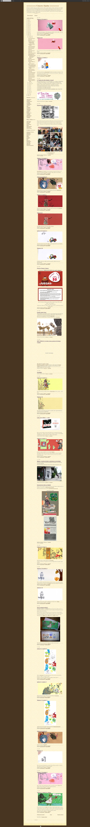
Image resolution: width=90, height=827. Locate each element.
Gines (27, 106)
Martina (28, 125)
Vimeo (47, 363)
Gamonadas (58, 317)
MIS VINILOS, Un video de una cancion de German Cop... (32, 56)
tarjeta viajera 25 (42, 210)
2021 (28, 19)
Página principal (30, 15)
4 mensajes (48, 787)
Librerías (35, 15)
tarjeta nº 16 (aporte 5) (31, 47)
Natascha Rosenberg (57, 726)
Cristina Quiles (47, 71)
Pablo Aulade (28, 122)
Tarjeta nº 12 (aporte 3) (31, 75)
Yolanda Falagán (29, 104)
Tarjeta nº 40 (30, 51)
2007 (28, 94)
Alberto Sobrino (29, 99)
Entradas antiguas (60, 814)
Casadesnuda (46, 33)
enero (29, 93)
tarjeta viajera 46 (42, 53)
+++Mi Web (28, 100)
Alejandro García (29, 115)
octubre (29, 82)
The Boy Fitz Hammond (30, 145)
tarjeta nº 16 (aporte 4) (31, 76)
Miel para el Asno (29, 128)
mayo (29, 88)
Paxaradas (60, 208)
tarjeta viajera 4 (42, 457)
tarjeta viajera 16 (42, 746)
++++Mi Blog (28, 103)
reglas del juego (42, 308)
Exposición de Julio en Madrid (44, 485)
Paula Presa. (45, 744)
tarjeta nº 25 (30, 49)
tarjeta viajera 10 (42, 174)
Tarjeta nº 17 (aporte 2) (31, 40)
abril (29, 89)
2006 (28, 95)
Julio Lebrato (28, 116)
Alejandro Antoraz (29, 101)
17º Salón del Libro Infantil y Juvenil (31, 42)
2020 (28, 20)
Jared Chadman (29, 124)
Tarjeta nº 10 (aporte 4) (31, 46)
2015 (28, 26)
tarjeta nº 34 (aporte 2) (31, 59)
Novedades (29, 58)
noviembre (30, 37)
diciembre (29, 36)
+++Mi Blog (28, 105)
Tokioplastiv (28, 132)
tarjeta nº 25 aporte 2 (31, 48)
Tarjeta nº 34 (30, 60)
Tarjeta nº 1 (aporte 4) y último (44, 792)
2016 (28, 25)
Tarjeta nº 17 (30, 78)
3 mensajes (49, 368)
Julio (49, 615)
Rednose (28, 136)
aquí (46, 172)
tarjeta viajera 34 (42, 394)
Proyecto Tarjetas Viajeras (32, 52)
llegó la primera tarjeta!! (31, 72)
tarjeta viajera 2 (42, 697)
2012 (28, 30)
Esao (27, 139)
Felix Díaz (28, 123)
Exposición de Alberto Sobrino (44, 105)
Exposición (41, 155)
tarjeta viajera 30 (42, 603)
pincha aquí (52, 315)
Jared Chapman (29, 141)
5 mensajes (49, 307)
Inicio (51, 814)
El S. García (28, 134)
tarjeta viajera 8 (42, 564)
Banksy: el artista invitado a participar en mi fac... (32, 65)
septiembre (30, 83)
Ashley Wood (28, 143)
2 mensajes (48, 191)
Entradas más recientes (41, 814)
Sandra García (59, 190)
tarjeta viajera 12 (42, 679)
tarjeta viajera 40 (42, 245)
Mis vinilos (39, 363)
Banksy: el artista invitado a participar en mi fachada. (49, 461)
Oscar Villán (28, 142)
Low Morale (28, 137)
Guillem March (29, 121)
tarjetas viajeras (48, 53)
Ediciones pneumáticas (41, 364)
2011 (28, 31)
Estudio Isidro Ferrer (41, 312)
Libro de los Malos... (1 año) (43, 417)
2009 (28, 33)
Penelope (28, 111)
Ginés (54, 615)
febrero (29, 91)
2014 (28, 27)
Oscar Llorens (29, 127)
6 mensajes (50, 101)
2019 (28, 21)
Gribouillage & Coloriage (30, 131)
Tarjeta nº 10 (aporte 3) (31, 79)
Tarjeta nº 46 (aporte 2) (31, 38)
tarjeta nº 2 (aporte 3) (31, 74)
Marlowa (53, 451)
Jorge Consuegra (29, 112)
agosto (29, 84)
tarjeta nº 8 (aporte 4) (42, 547)
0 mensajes (49, 75)
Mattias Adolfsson (29, 126)
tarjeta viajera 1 (42, 644)
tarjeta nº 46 (30, 39)
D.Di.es (28, 135)
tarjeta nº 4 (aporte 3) (31, 63)
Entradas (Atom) (44, 816)
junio (29, 87)
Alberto (43, 615)
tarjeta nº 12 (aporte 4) (31, 73)
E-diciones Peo (29, 133)
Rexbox (28, 138)
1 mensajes (48, 34)
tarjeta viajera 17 (42, 768)
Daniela (50, 583)
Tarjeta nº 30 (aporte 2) (31, 70)
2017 (28, 24)
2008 (28, 34)
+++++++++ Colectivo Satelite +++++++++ (43, 5)
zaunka (44, 363)
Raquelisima (28, 140)
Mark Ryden (28, 144)
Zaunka (46, 364)
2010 (28, 32)
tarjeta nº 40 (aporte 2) (31, 50)
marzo (29, 90)
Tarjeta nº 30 (30, 71)
